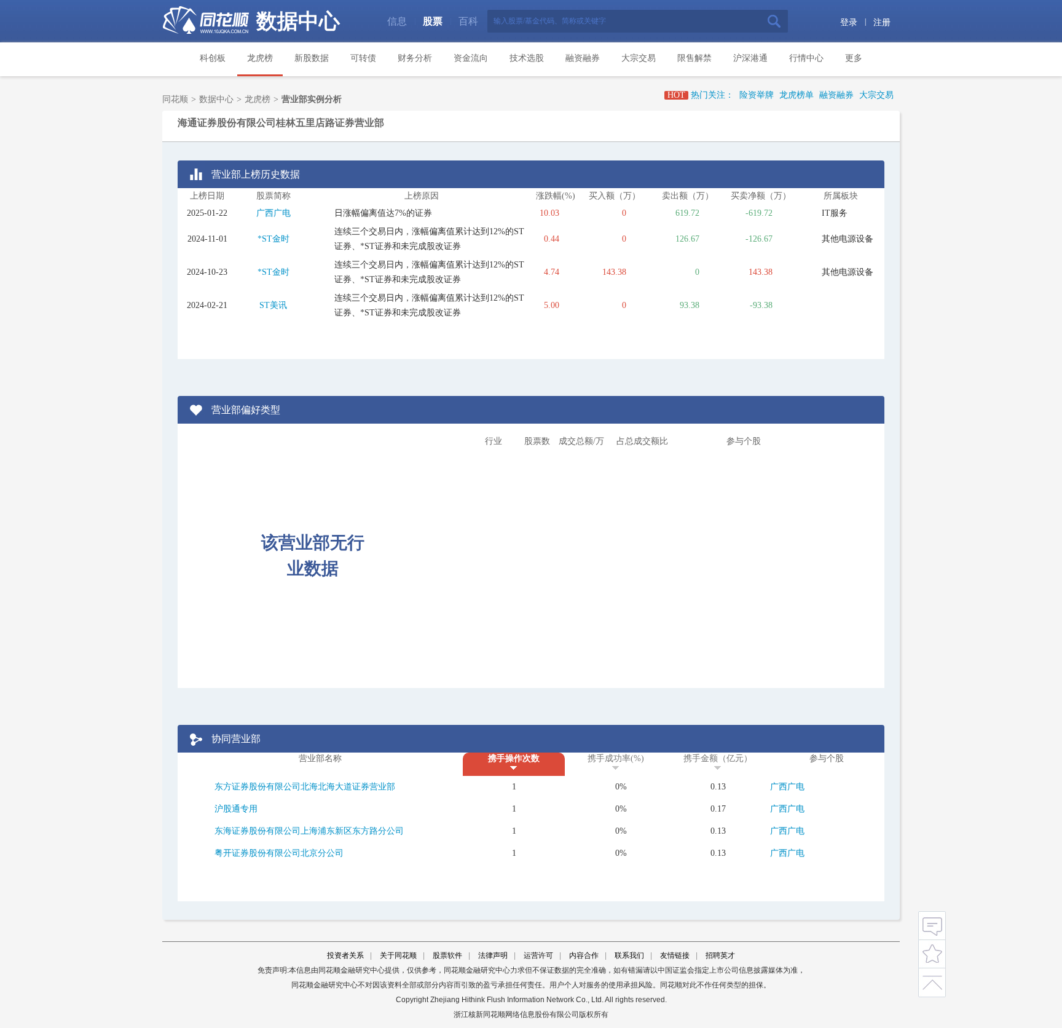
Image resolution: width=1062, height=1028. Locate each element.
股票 (432, 21)
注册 (882, 22)
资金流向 (471, 58)
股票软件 (447, 955)
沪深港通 (750, 58)
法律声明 (493, 955)
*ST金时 (273, 238)
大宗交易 (638, 58)
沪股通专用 (236, 808)
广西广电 (273, 213)
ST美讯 (273, 305)
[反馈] (932, 925)
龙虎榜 (260, 58)
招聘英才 (720, 955)
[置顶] (932, 980)
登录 (848, 22)
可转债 (363, 58)
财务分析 (415, 58)
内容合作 (584, 955)
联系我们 (629, 955)
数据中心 (298, 21)
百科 (468, 21)
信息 (397, 21)
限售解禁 (694, 58)
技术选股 (526, 58)
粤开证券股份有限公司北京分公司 (279, 853)
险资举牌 (756, 95)
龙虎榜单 (796, 95)
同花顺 (175, 99)
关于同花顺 (398, 955)
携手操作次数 (514, 758)
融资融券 (582, 58)
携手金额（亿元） (717, 758)
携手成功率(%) (616, 758)
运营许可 (538, 955)
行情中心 (806, 58)
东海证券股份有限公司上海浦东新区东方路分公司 (309, 831)
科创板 (213, 58)
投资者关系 (345, 955)
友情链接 (675, 955)
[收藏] (932, 953)
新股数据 (311, 58)
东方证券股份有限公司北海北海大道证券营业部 (304, 786)
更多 (853, 58)
